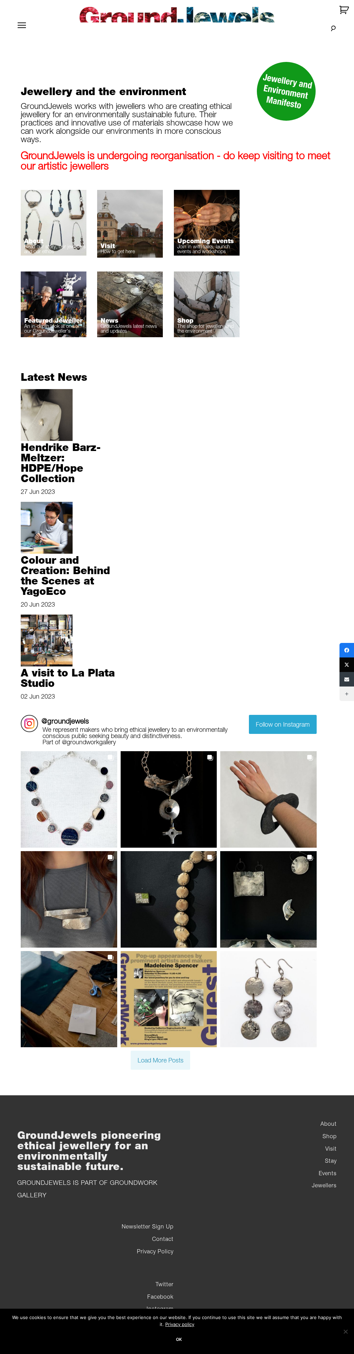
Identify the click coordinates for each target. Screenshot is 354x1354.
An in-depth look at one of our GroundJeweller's (52, 328)
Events (328, 1173)
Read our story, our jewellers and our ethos (55, 248)
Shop (185, 320)
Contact (163, 1239)
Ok (179, 1339)
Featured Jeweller (53, 320)
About (33, 241)
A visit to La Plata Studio (68, 677)
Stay (331, 1161)
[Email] (346, 679)
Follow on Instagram (283, 724)
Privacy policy (179, 1324)
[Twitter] (346, 664)
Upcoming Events (205, 241)
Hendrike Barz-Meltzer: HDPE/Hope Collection (61, 463)
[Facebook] (346, 650)
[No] (345, 1331)
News (109, 320)
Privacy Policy (155, 1251)
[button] (69, 799)
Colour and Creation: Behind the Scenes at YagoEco (65, 575)
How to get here (118, 251)
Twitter (165, 1284)
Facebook (160, 1296)
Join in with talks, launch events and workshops (203, 248)
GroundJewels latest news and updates (129, 328)
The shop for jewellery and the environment (205, 328)
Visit (108, 245)
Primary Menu (22, 29)
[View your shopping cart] (345, 9)
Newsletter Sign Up (148, 1226)
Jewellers (324, 1185)
